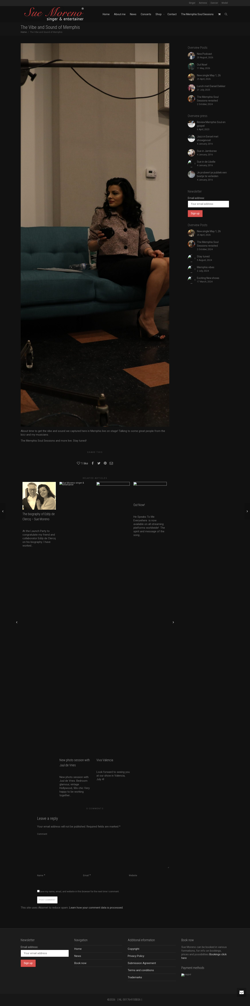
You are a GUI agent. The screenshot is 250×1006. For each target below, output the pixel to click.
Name (40, 875)
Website (133, 875)
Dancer (214, 3)
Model (225, 3)
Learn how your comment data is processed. (96, 907)
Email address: (196, 198)
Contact (172, 14)
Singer (192, 3)
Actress (203, 3)
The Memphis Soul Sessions (197, 14)
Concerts (146, 14)
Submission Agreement (142, 963)
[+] (39, 496)
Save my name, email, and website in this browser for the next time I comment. (79, 891)
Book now (80, 963)
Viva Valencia (104, 760)
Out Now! (139, 505)
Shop (159, 14)
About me (120, 14)
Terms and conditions (141, 970)
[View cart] (219, 14)
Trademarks (135, 977)
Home (106, 14)
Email (86, 875)
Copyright (133, 949)
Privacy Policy (136, 956)
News (133, 14)
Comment (42, 834)
